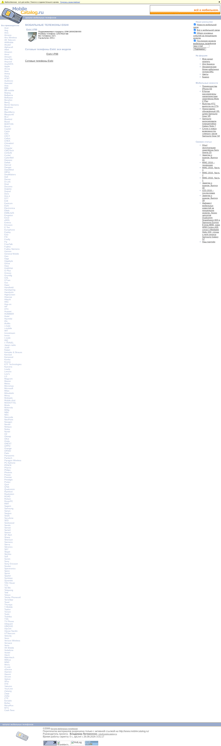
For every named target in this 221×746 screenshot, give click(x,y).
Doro (6, 194)
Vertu (6, 645)
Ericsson (8, 225)
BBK (6, 88)
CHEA (7, 141)
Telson (7, 595)
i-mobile (8, 328)
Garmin (7, 251)
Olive (6, 439)
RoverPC (8, 501)
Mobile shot (9, 400)
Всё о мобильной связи (208, 30)
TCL (6, 585)
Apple (7, 66)
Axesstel (8, 83)
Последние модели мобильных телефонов (204, 42)
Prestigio (8, 479)
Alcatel (7, 45)
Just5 (6, 347)
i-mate (7, 326)
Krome (7, 362)
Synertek (8, 580)
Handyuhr (9, 292)
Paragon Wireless (12, 460)
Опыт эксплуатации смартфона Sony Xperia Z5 (210, 149)
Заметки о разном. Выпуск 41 (210, 157)
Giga (6, 258)
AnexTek (8, 59)
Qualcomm (9, 489)
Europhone (9, 230)
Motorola (8, 407)
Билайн (8, 700)
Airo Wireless (10, 37)
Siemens (8, 542)
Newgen (8, 422)
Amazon (8, 52)
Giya (6, 266)
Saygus (7, 513)
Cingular (8, 148)
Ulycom (7, 628)
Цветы (205, 74)
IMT (6, 330)
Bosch (7, 126)
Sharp (7, 537)
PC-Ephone (9, 463)
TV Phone (9, 621)
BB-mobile (9, 90)
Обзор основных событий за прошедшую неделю (205, 35)
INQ (6, 340)
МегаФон (8, 705)
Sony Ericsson (11, 564)
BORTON (8, 124)
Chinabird (9, 143)
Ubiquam (8, 624)
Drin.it (7, 196)
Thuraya (8, 604)
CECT (7, 136)
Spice (7, 571)
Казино (205, 77)
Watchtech (9, 657)
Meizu (7, 383)
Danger (7, 167)
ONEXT (8, 443)
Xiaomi (7, 674)
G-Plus (7, 270)
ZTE (6, 698)
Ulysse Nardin (11, 631)
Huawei (7, 311)
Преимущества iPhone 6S (209, 87)
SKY (6, 549)
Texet (6, 602)
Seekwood (9, 523)
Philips (7, 470)
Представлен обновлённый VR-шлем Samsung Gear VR (211, 112)
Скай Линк (9, 710)
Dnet (6, 184)
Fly (5, 242)
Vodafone (8, 650)
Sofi (6, 556)
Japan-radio (10, 345)
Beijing (7, 93)
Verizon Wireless (12, 640)
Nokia (7, 429)
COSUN (8, 153)
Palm (6, 453)
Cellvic (7, 138)
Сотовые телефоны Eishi (39, 61)
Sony (6, 561)
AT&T (7, 78)
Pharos (7, 467)
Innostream (9, 333)
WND (6, 662)
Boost (7, 121)
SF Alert (8, 535)
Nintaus (8, 427)
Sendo (7, 525)
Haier (6, 285)
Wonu (7, 664)
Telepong (8, 590)
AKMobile (8, 42)
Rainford (8, 491)
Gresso (7, 273)
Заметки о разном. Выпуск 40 (210, 185)
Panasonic (9, 455)
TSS (6, 619)
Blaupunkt (9, 114)
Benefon (8, 100)
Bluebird (8, 119)
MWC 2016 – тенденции (208, 163)
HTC (6, 309)
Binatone (8, 107)
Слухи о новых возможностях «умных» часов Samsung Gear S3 (211, 132)
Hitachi (7, 299)
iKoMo (7, 323)
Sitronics (8, 547)
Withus (7, 660)
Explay (7, 232)
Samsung (8, 508)
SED (6, 520)
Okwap (7, 436)
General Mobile (11, 254)
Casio (7, 131)
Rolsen (7, 499)
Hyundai (8, 318)
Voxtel (7, 652)
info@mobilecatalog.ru (107, 734)
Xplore (7, 679)
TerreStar (8, 600)
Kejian (7, 350)
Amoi (6, 54)
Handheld (9, 287)
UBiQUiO (8, 626)
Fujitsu (7, 246)
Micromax (9, 386)
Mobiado (8, 398)
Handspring (9, 290)
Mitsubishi (9, 393)
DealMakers (10, 174)
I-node (7, 338)
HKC (6, 302)
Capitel (7, 129)
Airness (7, 35)
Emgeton (8, 215)
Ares (6, 71)
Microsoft (8, 388)
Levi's (7, 374)
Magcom (8, 379)
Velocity (8, 636)
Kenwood (8, 357)
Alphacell (8, 47)
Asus (6, 76)
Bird (6, 109)
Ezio (6, 234)
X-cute (7, 667)
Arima (7, 73)
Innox (7, 335)
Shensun (8, 539)
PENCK (7, 465)
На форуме (201, 55)
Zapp (6, 693)
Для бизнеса (208, 64)
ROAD (7, 496)
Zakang (8, 691)
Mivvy (7, 395)
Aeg (6, 30)
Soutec (7, 566)
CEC (6, 133)
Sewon (7, 532)
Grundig (8, 275)
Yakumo (8, 686)
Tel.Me (7, 588)
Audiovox (8, 81)
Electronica (9, 208)
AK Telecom (10, 40)
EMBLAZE (9, 213)
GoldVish (8, 268)
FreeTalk (8, 244)
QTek (6, 487)
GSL (6, 278)
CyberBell (9, 157)
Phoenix (8, 472)
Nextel (7, 424)
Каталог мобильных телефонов (64, 729)
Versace (8, 643)
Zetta (6, 696)
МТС (6, 708)
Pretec (7, 482)
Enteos (7, 222)
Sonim (7, 559)
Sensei (7, 527)
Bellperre (8, 95)
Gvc (6, 282)
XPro (6, 681)
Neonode (8, 417)
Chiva (7, 145)
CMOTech (9, 150)
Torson (7, 612)
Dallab (7, 162)
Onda (7, 441)
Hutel (6, 316)
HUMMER (9, 314)
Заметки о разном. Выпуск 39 (210, 198)
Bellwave (8, 97)
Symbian (8, 578)
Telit (6, 592)
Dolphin (8, 189)
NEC (6, 415)
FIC (6, 237)
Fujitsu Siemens (12, 249)
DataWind (9, 169)
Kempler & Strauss (13, 352)
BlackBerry (9, 112)
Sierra (7, 544)
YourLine (8, 688)
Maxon (7, 381)
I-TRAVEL (9, 342)
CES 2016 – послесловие (208, 191)
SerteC (7, 530)
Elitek (6, 210)
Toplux (7, 609)
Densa (7, 179)
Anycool (8, 61)
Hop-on (7, 304)
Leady (7, 369)
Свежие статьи (204, 142)
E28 (6, 201)
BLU (6, 117)
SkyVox (7, 554)
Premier (8, 477)
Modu (7, 405)
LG (5, 376)
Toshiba (8, 616)
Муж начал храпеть (207, 60)
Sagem (7, 506)
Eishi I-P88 (31, 29)
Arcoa (7, 69)
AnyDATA (8, 64)
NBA (6, 412)
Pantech (8, 458)
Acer (6, 28)
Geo (6, 256)
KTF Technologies (12, 364)
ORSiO (7, 451)
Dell (6, 177)
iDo (6, 321)
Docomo (8, 186)
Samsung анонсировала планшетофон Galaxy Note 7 (209, 122)
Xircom (7, 676)
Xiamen (8, 672)
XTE (6, 684)
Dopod (7, 191)
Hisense (8, 297)
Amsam (8, 57)
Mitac (6, 391)
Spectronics (9, 568)
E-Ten (7, 227)
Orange (8, 448)
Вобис (7, 703)
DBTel (7, 172)
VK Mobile (9, 648)
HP (5, 306)
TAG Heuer (9, 583)
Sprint (7, 573)
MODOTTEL (10, 403)
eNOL (7, 220)
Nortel (7, 431)
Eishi (6, 206)
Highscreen (9, 294)
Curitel (7, 155)
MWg (6, 410)
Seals (7, 515)
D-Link (7, 181)
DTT (6, 198)
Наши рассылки (204, 22)
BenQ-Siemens (11, 105)
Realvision (9, 494)
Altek (6, 49)
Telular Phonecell (12, 597)
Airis (6, 33)
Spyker (7, 576)
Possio (7, 475)
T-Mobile (8, 607)
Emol (6, 218)
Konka (7, 359)
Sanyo (7, 511)
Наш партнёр (208, 242)
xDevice (8, 669)
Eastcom (8, 203)
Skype (7, 551)
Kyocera (8, 366)
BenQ (7, 102)
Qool (6, 484)
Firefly (7, 239)
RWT (6, 503)
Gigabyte (8, 261)
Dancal (7, 165)
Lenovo (7, 371)
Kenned (8, 354)
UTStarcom (9, 633)
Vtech (7, 655)
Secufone (8, 518)
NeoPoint (8, 419)
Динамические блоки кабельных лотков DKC (210, 69)
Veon (6, 638)
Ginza (7, 263)
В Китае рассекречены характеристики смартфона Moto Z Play (210, 96)
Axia (6, 85)
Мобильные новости (207, 83)
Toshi (6, 614)
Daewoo (8, 160)
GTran (7, 280)
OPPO (7, 446)
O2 (5, 434)
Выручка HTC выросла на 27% (210, 104)
